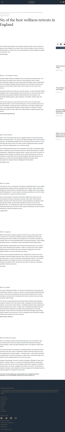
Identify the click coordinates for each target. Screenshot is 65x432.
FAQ (2, 407)
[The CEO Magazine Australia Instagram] (17, 418)
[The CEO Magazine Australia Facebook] (3, 418)
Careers (3, 403)
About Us (4, 397)
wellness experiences (26, 197)
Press (2, 409)
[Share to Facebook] (61, 44)
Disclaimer (4, 425)
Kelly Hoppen (40, 190)
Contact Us (4, 399)
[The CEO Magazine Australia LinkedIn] (12, 418)
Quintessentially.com (29, 375)
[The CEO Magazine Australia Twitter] (7, 418)
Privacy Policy (5, 420)
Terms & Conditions (7, 423)
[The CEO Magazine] (30, 385)
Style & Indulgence (4, 15)
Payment (4, 427)
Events (3, 405)
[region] (10, 8)
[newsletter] (63, 2)
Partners (3, 411)
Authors (3, 401)
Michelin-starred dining (27, 342)
